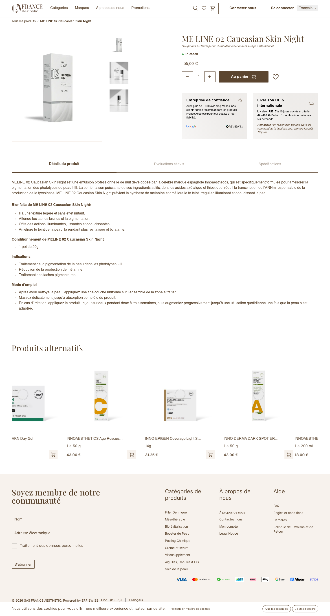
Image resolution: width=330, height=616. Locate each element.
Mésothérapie (175, 519)
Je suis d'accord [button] (305, 608)
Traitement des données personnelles (51, 545)
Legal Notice (228, 533)
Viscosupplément (177, 555)
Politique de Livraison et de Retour (293, 529)
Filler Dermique (176, 512)
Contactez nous (242, 8)
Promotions (140, 8)
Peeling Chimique (177, 540)
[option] (165, 410)
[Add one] (210, 76)
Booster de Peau (177, 533)
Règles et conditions (288, 513)
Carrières (280, 520)
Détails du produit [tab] (64, 164)
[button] (275, 76)
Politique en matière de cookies (190, 608)
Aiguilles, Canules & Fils (182, 562)
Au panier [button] (240, 77)
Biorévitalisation (176, 526)
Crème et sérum (176, 548)
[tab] (119, 45)
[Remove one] (187, 76)
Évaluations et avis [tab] (169, 164)
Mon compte (228, 526)
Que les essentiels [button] (276, 608)
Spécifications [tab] (270, 164)
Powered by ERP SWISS (80, 600)
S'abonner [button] (23, 564)
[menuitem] (111, 600)
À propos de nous (232, 512)
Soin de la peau (176, 569)
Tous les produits (24, 21)
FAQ (276, 506)
